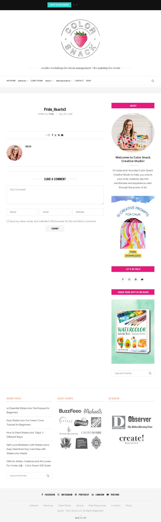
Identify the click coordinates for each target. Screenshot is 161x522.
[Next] (77, 4)
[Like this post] (49, 135)
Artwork (11, 81)
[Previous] (73, 4)
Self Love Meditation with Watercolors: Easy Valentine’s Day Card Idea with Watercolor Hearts (28, 449)
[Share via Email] (62, 135)
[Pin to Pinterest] (59, 135)
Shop (88, 81)
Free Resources (63, 81)
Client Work (37, 81)
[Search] (152, 80)
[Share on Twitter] (55, 135)
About (48, 81)
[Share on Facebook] (52, 135)
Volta (51, 114)
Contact (79, 81)
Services (22, 81)
